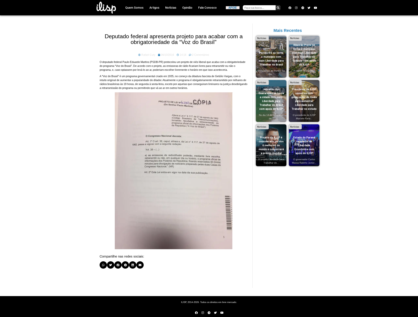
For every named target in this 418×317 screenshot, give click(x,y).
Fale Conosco (207, 7)
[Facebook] (290, 7)
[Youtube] (315, 7)
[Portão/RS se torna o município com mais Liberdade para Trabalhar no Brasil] (271, 57)
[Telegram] (302, 7)
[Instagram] (296, 7)
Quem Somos (134, 7)
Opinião (187, 7)
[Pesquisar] (278, 7)
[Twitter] (309, 7)
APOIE (232, 7)
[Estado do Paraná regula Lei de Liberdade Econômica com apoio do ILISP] (304, 145)
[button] (103, 265)
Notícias (170, 7)
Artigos (154, 7)
